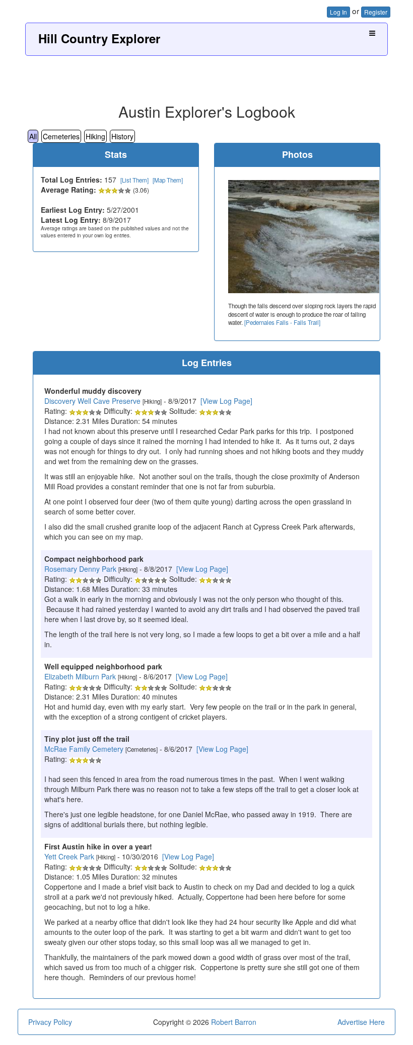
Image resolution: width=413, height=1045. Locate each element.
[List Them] (134, 180)
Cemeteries (61, 136)
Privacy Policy (50, 1022)
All (33, 136)
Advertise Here (361, 1022)
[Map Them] (168, 180)
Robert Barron (233, 1022)
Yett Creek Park (69, 856)
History (122, 136)
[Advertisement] (206, 76)
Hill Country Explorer (99, 38)
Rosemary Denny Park (80, 569)
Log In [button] (338, 12)
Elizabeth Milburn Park (80, 676)
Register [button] (375, 12)
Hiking (95, 136)
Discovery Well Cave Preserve (92, 401)
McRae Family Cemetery (83, 749)
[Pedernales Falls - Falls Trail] (282, 322)
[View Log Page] (226, 401)
